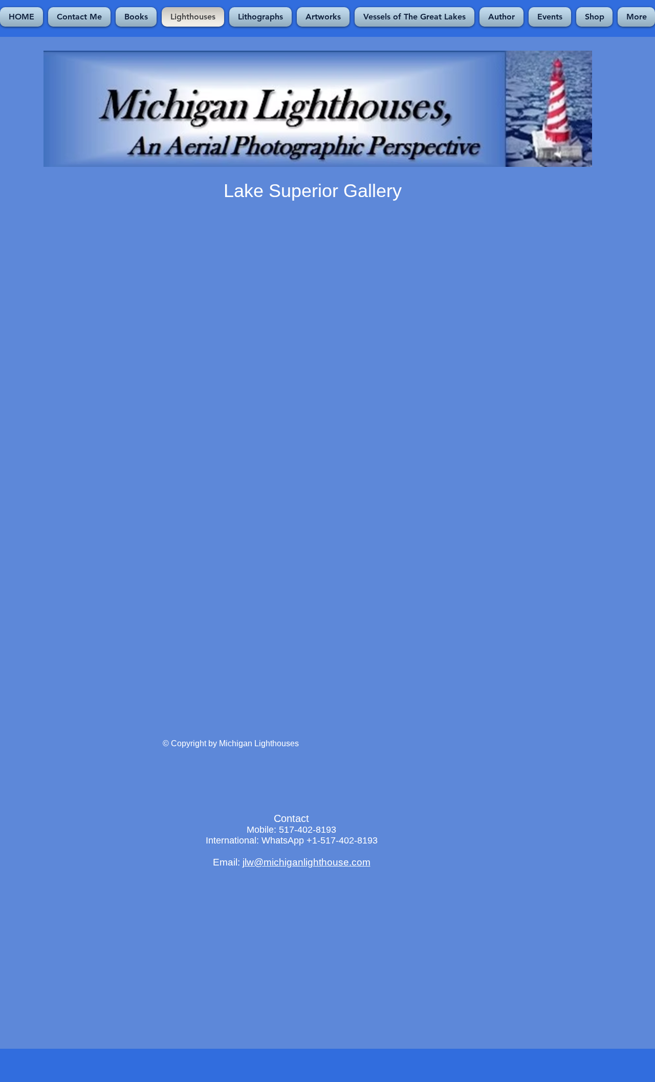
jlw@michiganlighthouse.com (306, 862)
